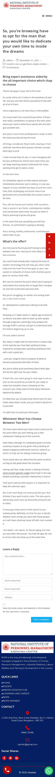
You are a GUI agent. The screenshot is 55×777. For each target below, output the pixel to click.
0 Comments (12, 67)
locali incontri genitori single (16, 473)
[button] (50, 236)
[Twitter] (10, 758)
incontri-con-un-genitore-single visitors (26, 64)
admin (9, 60)
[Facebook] (4, 758)
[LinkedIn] (17, 758)
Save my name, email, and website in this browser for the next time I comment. (26, 610)
